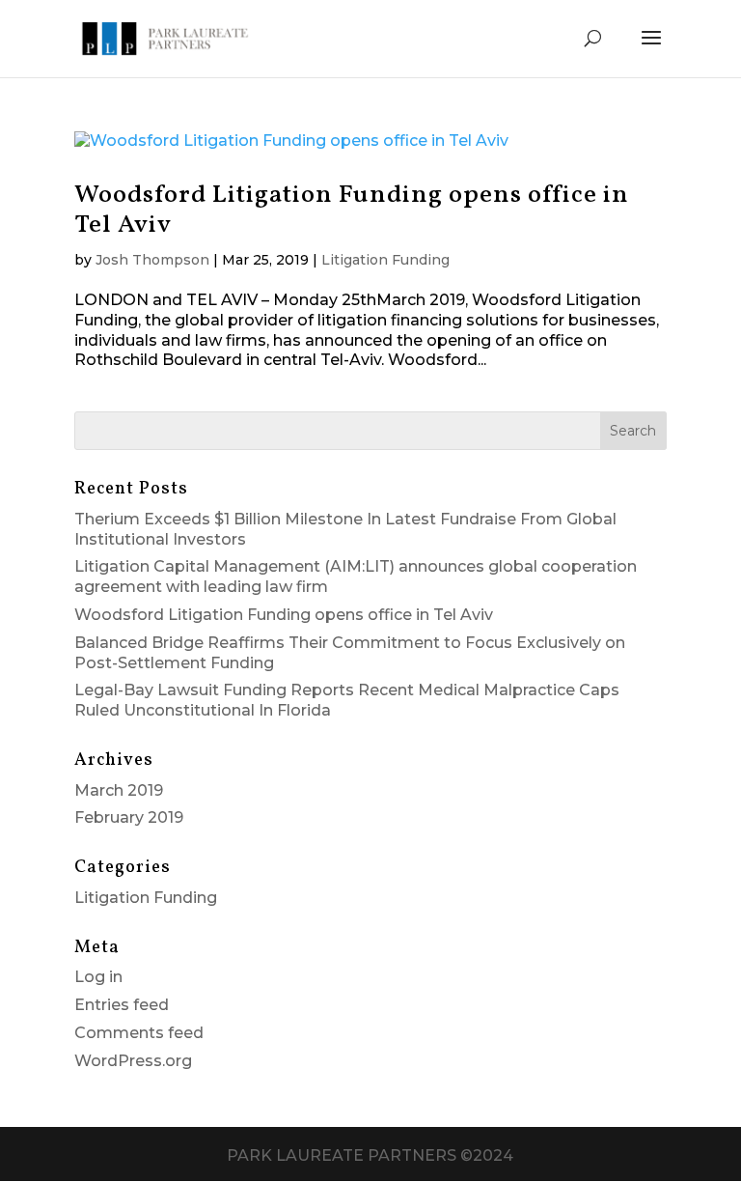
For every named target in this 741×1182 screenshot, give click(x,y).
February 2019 (128, 817)
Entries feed (121, 1005)
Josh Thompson (152, 259)
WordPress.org (133, 1061)
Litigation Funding (385, 259)
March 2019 (118, 790)
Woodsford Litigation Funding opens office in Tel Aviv (351, 210)
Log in (98, 977)
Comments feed (139, 1033)
